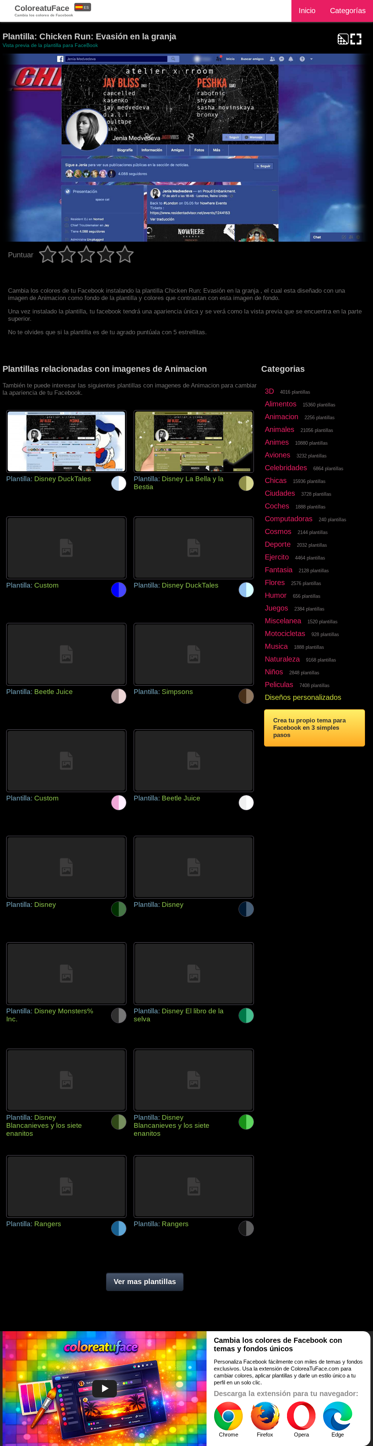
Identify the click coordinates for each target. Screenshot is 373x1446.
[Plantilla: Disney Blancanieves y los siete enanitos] (66, 1080)
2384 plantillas (309, 609)
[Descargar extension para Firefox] (264, 1416)
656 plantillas (307, 596)
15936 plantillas (309, 481)
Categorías (348, 11)
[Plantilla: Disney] (66, 867)
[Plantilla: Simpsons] (194, 654)
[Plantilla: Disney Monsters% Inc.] (66, 973)
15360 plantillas (319, 405)
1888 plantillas (310, 507)
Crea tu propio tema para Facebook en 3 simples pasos (309, 727)
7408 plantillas (314, 685)
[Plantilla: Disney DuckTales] (66, 441)
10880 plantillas (311, 443)
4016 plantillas (295, 392)
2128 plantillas (314, 570)
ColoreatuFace (44, 10)
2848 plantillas (304, 672)
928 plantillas (325, 634)
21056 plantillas (317, 430)
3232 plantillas (312, 456)
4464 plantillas (310, 558)
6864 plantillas (328, 468)
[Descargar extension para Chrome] (228, 1416)
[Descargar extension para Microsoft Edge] (337, 1416)
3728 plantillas (316, 494)
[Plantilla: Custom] (66, 548)
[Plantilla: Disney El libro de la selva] (194, 973)
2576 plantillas (306, 583)
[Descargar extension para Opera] (301, 1416)
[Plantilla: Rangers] (66, 1186)
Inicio (307, 11)
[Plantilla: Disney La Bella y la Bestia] (194, 441)
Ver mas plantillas (145, 1282)
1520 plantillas (322, 621)
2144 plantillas (313, 532)
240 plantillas (332, 519)
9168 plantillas (321, 660)
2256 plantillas (320, 417)
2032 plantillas (312, 545)
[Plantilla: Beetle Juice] (66, 654)
